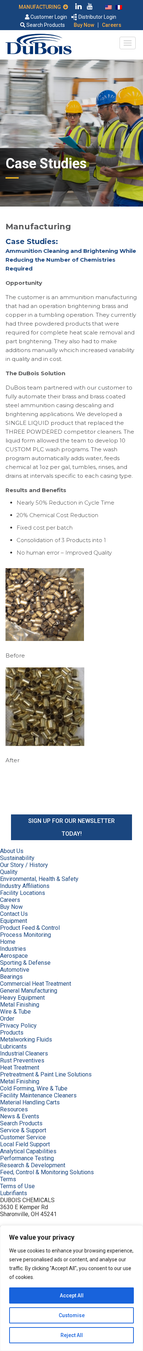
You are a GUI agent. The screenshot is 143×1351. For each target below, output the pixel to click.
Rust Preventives (22, 1060)
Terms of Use (17, 1186)
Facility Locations (22, 892)
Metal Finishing (19, 1004)
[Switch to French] (119, 6)
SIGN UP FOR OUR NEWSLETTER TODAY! (71, 827)
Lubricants (13, 1046)
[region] (71, 1288)
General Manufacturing (28, 990)
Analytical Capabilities (28, 1151)
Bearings (11, 976)
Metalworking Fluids (26, 1039)
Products (11, 1032)
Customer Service (23, 1137)
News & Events (19, 1116)
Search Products (45, 25)
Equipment (13, 920)
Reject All (71, 1335)
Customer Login (48, 17)
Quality (9, 871)
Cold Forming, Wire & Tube (33, 1088)
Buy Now (84, 25)
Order (7, 1018)
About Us (11, 850)
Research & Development (32, 1165)
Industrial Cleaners (24, 1053)
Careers (111, 25)
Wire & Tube (15, 1011)
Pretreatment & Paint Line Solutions (46, 1074)
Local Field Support (25, 1144)
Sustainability (17, 857)
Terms (8, 1179)
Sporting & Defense (25, 962)
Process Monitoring (25, 934)
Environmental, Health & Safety (39, 878)
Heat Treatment (19, 1067)
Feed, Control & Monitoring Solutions (47, 1172)
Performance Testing (27, 1158)
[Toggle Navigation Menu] (128, 43)
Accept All (72, 1295)
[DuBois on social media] (78, 7)
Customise (72, 1315)
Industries (13, 948)
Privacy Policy (18, 1025)
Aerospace (14, 955)
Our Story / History (24, 864)
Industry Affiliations (25, 885)
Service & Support (23, 1130)
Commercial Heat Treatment (35, 983)
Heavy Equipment (22, 997)
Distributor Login (96, 17)
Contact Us (14, 913)
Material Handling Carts (30, 1102)
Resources (14, 1109)
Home (7, 941)
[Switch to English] (108, 6)
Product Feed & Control (30, 927)
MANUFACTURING (41, 7)
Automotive (14, 969)
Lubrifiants (13, 1193)
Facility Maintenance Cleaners (38, 1095)
